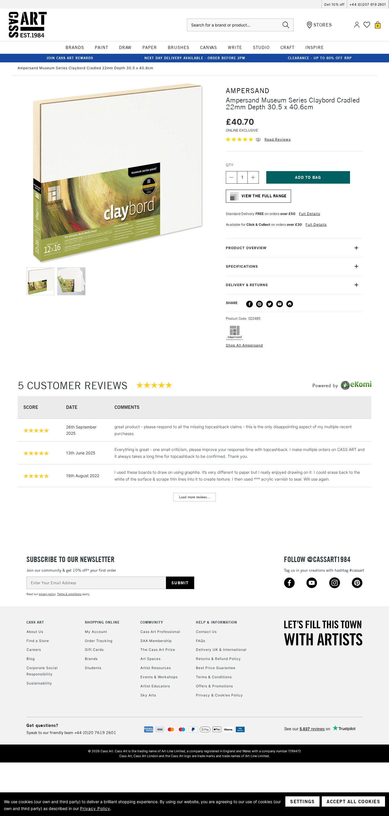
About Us (34, 632)
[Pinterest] (259, 304)
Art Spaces (150, 659)
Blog (30, 659)
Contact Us (206, 632)
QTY (230, 165)
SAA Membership (156, 641)
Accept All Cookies (353, 801)
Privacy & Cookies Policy (219, 695)
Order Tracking (98, 641)
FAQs (200, 641)
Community (151, 622)
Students (93, 668)
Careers (33, 649)
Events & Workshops (159, 677)
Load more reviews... (194, 497)
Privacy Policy (95, 808)
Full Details (309, 214)
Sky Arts (148, 695)
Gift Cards (94, 649)
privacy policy (47, 594)
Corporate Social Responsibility (42, 671)
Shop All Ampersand (244, 345)
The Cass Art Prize (157, 649)
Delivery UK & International (221, 649)
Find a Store (37, 641)
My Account (96, 632)
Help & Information (216, 622)
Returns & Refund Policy (218, 659)
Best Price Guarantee (216, 668)
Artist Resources (155, 668)
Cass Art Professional (160, 632)
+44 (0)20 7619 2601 (95, 732)
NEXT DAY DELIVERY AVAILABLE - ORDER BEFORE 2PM (194, 58)
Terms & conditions (69, 594)
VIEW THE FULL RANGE (264, 195)
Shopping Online (102, 622)
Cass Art (35, 622)
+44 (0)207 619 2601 (367, 4)
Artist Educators (155, 686)
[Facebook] (249, 304)
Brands (91, 659)
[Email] (279, 304)
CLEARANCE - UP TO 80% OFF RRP (320, 58)
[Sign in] (357, 25)
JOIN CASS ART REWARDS (69, 58)
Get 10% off (334, 4)
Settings (302, 801)
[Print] (289, 304)
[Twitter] (269, 304)
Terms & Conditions (214, 677)
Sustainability (39, 683)
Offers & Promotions (214, 686)
